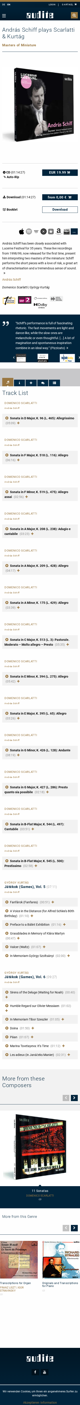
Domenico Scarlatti (40, 1195)
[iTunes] (51, 231)
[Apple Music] (22, 231)
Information (48, 1402)
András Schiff (11, 279)
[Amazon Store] (59, 231)
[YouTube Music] (44, 231)
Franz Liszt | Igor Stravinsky (12, 1289)
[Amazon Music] (36, 231)
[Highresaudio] (67, 231)
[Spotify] (29, 231)
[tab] (7, 382)
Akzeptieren (31, 1402)
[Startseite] (40, 15)
